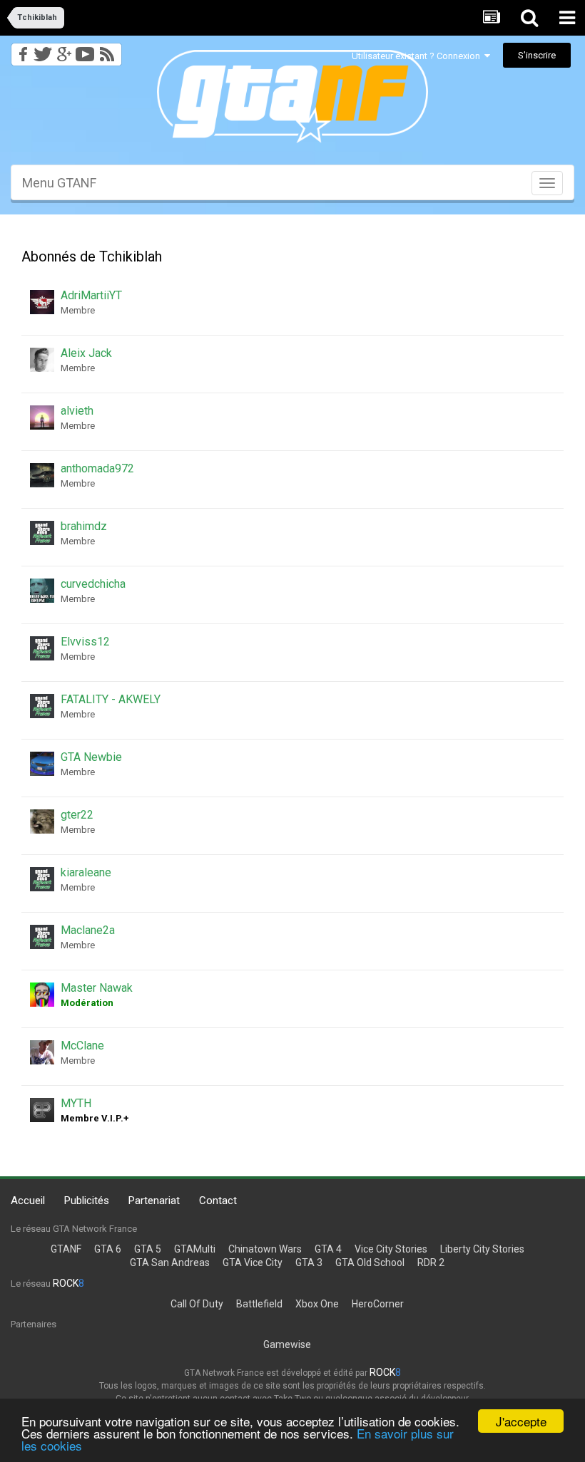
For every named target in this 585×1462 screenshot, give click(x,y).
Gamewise (287, 1344)
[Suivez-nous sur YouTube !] (85, 50)
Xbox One (317, 1304)
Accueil (28, 1200)
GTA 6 (107, 1249)
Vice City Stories (391, 1249)
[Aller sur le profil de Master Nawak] (42, 995)
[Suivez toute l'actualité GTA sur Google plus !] (63, 50)
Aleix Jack (86, 353)
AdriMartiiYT (91, 295)
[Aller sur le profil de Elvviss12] (42, 648)
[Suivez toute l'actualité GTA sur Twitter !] (42, 50)
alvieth (77, 411)
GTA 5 (147, 1249)
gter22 (77, 814)
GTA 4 (328, 1249)
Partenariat (154, 1200)
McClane (82, 1045)
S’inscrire (537, 55)
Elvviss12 (85, 641)
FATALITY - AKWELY (111, 699)
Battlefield (259, 1304)
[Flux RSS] (109, 50)
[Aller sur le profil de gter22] (42, 821)
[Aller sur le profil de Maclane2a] (42, 937)
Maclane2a (88, 930)
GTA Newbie (91, 757)
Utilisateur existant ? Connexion (418, 56)
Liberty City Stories (482, 1249)
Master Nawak (97, 988)
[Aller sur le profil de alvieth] (42, 417)
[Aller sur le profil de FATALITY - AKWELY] (42, 706)
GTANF (66, 1249)
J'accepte (521, 1421)
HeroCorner (378, 1304)
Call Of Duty (197, 1304)
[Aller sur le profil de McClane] (42, 1052)
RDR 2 (430, 1262)
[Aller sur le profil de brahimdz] (42, 533)
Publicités (86, 1200)
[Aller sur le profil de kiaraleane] (42, 879)
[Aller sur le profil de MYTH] (42, 1110)
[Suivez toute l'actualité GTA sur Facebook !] (21, 50)
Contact (218, 1200)
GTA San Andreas (170, 1262)
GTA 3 (308, 1262)
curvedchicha (93, 584)
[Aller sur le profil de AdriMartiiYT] (42, 302)
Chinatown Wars (265, 1249)
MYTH (76, 1103)
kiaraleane (86, 872)
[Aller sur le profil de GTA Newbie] (42, 764)
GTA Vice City (253, 1262)
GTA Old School (370, 1262)
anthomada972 (97, 468)
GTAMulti (194, 1249)
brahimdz (84, 526)
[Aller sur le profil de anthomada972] (42, 475)
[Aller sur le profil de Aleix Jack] (42, 360)
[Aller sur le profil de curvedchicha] (42, 591)
